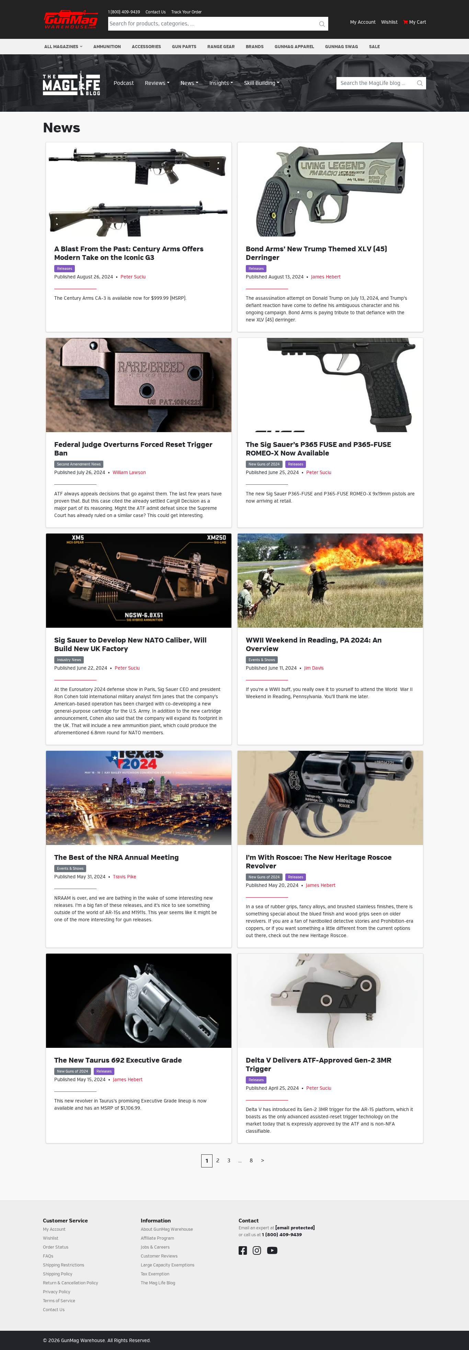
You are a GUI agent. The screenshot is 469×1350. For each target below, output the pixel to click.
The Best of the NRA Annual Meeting (116, 857)
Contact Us (156, 12)
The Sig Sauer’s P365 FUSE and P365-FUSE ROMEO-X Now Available (318, 449)
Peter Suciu (133, 277)
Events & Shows (262, 660)
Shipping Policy (57, 1274)
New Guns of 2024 (264, 464)
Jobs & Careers (155, 1247)
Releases (64, 268)
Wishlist (389, 22)
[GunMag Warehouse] (71, 19)
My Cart (417, 22)
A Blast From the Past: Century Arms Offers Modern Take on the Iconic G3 (129, 253)
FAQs (48, 1256)
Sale (374, 47)
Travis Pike (124, 877)
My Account (363, 22)
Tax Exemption (155, 1274)
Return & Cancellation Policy (70, 1283)
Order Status (55, 1247)
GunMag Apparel (294, 47)
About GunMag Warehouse (167, 1229)
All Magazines (61, 47)
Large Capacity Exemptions (167, 1265)
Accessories (146, 47)
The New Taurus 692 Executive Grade (118, 1060)
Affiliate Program (157, 1238)
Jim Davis (314, 668)
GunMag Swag (341, 47)
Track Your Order (186, 12)
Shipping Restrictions (63, 1265)
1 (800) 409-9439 (124, 12)
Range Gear (221, 47)
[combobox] (212, 24)
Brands (255, 47)
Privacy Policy (56, 1292)
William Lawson (129, 472)
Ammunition (107, 47)
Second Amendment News (79, 464)
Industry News (69, 660)
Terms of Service (59, 1301)
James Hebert (326, 277)
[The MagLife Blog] (71, 82)
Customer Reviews (159, 1256)
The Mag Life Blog (158, 1283)
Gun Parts (184, 47)
